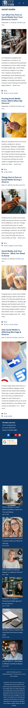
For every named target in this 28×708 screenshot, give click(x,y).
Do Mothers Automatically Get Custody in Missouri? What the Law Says (12, 540)
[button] (19, 3)
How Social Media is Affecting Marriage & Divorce (11, 332)
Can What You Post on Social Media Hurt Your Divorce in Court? (12, 17)
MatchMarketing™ (7, 674)
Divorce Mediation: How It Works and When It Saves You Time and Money (12, 509)
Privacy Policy (17, 674)
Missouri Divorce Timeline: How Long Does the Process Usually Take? (12, 632)
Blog (5, 91)
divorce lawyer (8, 246)
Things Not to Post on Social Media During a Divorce (12, 179)
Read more (16, 85)
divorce (6, 93)
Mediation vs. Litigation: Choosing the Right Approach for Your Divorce (12, 601)
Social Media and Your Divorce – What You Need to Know (13, 253)
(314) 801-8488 (12, 430)
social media (13, 93)
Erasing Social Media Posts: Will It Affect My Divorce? (12, 100)
